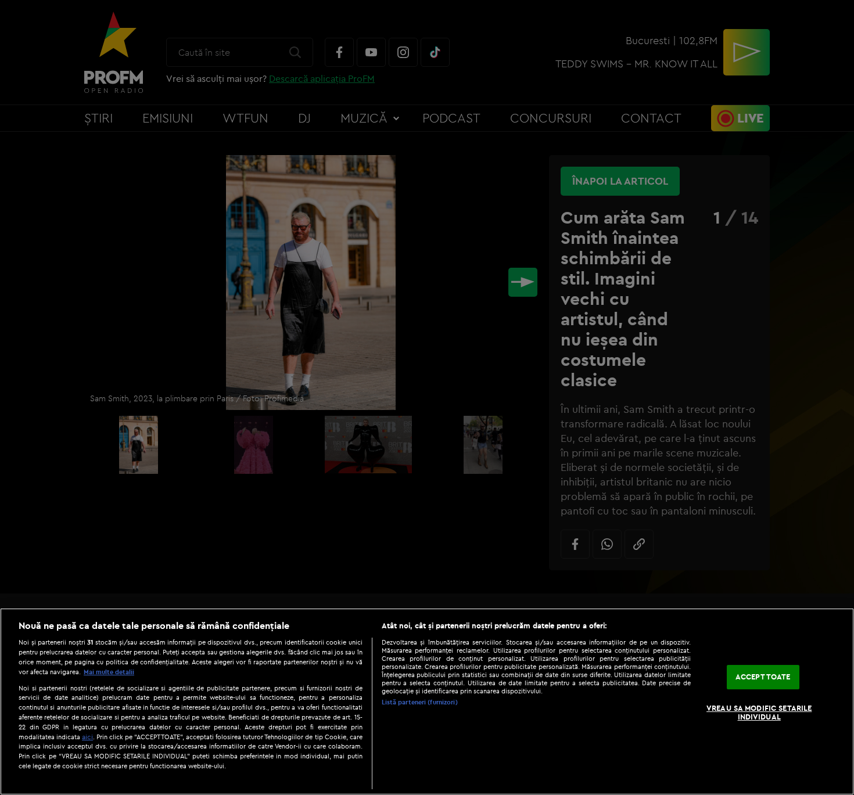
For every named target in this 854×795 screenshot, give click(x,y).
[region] (427, 701)
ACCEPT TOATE (763, 676)
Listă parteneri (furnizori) (420, 702)
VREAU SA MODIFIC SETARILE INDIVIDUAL (759, 712)
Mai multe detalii (109, 672)
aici (87, 736)
